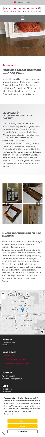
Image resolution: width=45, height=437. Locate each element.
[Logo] (22, 10)
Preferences (22, 431)
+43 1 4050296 (9, 376)
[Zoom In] (3, 293)
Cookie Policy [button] (24, 409)
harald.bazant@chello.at (13, 379)
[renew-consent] (3, 434)
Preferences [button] (8, 414)
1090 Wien (8, 389)
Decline (22, 426)
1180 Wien (8, 391)
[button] (22, 18)
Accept (22, 421)
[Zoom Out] (3, 297)
